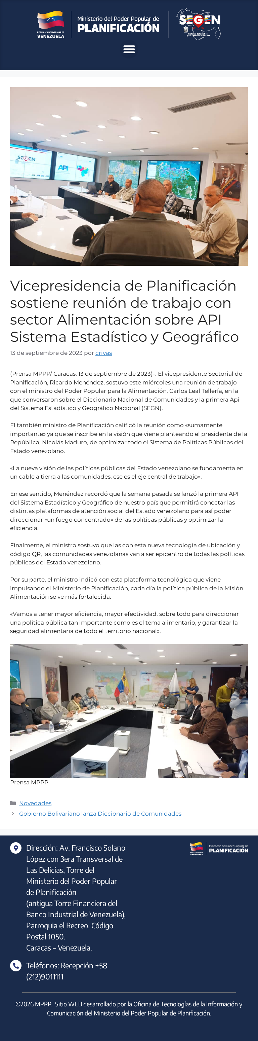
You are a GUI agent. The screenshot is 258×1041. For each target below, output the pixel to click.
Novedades (35, 803)
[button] (129, 49)
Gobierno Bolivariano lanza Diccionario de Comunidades (100, 813)
